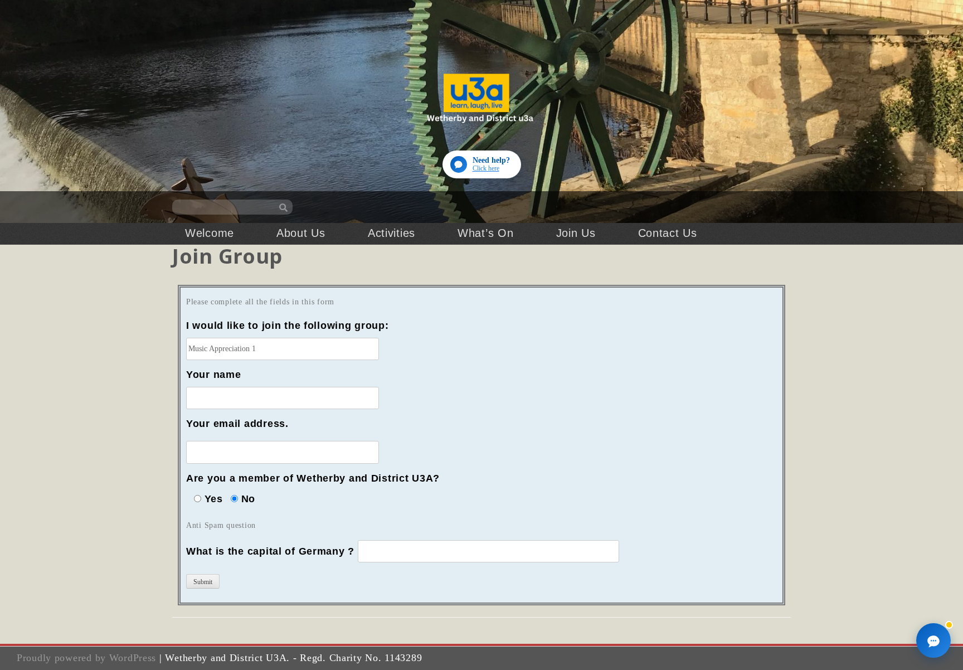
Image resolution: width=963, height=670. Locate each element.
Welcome (209, 233)
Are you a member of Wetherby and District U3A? (313, 478)
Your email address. (237, 423)
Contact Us (667, 233)
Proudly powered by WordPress (86, 657)
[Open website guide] (933, 640)
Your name (213, 374)
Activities (391, 233)
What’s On (485, 233)
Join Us (576, 233)
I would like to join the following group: (287, 325)
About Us (300, 233)
